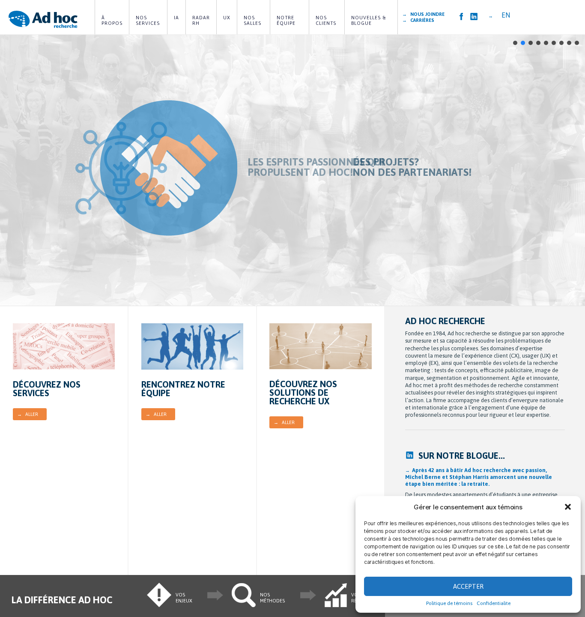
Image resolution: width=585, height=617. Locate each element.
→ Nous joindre (423, 14)
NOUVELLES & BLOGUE (369, 20)
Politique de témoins (449, 603)
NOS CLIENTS (326, 20)
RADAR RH (202, 20)
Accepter (468, 586)
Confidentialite (493, 603)
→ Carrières (418, 20)
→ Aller (27, 414)
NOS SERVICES (148, 20)
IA (176, 17)
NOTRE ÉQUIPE (286, 20)
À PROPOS (111, 20)
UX (226, 17)
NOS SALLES (252, 20)
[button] (568, 507)
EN (505, 15)
